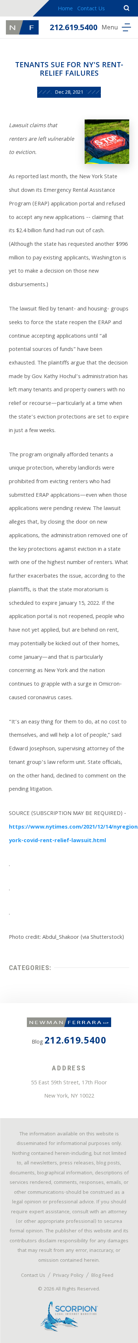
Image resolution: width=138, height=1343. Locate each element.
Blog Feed (102, 1275)
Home (65, 9)
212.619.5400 (74, 28)
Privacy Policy (68, 1275)
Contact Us (91, 9)
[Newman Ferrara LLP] (22, 27)
